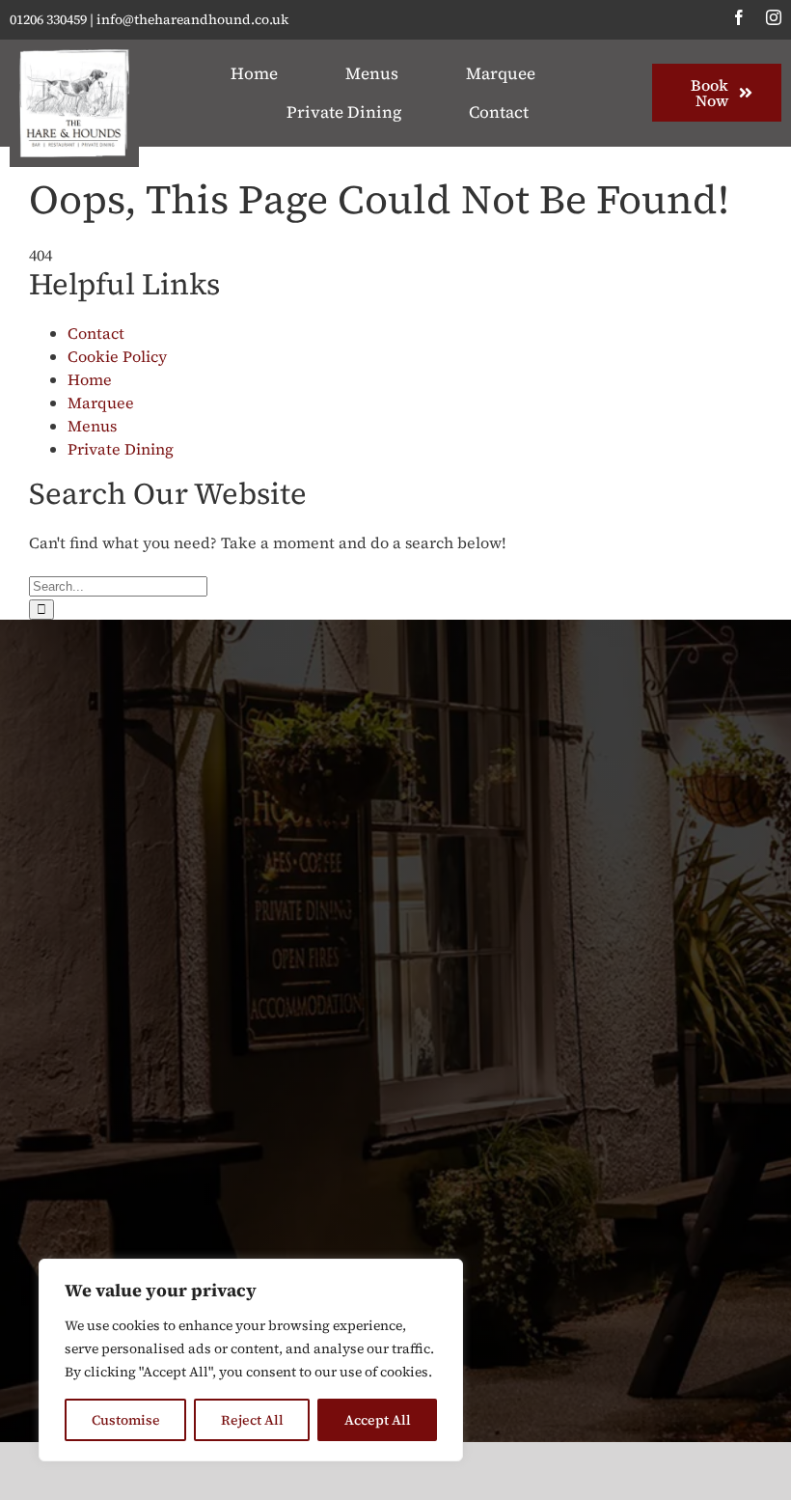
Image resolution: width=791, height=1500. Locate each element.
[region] (251, 1360)
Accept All (377, 1420)
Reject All (252, 1420)
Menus (92, 425)
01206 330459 (48, 19)
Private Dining (121, 448)
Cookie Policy (117, 356)
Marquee (101, 402)
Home (90, 379)
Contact (96, 333)
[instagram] (773, 17)
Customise (126, 1420)
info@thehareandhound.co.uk (192, 19)
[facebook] (739, 17)
